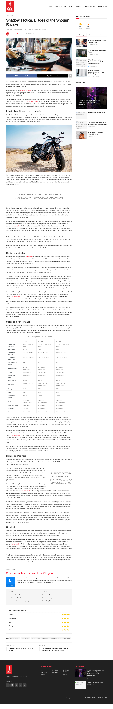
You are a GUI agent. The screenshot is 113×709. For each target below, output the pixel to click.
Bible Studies (68, 6)
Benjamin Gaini (16, 34)
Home (7, 15)
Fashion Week (25, 638)
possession (29, 257)
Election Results (15, 638)
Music (78, 6)
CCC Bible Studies (44, 673)
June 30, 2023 (27, 34)
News (50, 6)
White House (66, 638)
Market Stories (36, 638)
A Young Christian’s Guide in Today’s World (97, 41)
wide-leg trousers (25, 90)
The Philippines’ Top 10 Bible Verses (97, 51)
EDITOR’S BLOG (102, 6)
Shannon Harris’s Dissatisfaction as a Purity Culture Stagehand (96, 72)
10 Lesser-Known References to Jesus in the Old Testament (97, 123)
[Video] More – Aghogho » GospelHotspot (96, 133)
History (58, 6)
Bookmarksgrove (32, 101)
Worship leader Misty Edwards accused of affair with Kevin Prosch (96, 62)
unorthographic (15, 226)
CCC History (55, 670)
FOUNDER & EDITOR (89, 6)
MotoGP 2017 (45, 638)
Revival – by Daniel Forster (96, 112)
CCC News (55, 673)
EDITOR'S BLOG (66, 671)
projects (21, 281)
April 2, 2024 (81, 107)
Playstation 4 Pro (56, 638)
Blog (12, 15)
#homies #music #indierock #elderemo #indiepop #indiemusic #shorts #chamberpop (90, 102)
